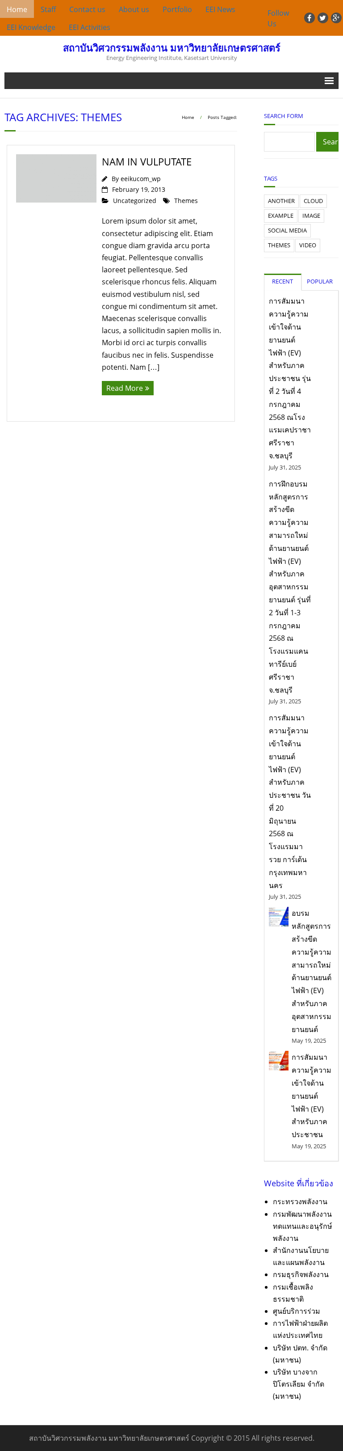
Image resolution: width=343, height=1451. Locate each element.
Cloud (313, 201)
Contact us (87, 9)
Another (281, 201)
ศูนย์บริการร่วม (296, 1311)
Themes (186, 200)
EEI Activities (89, 27)
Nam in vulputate (147, 161)
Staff (48, 9)
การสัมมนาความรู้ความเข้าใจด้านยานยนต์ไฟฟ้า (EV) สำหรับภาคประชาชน (311, 1095)
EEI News (220, 9)
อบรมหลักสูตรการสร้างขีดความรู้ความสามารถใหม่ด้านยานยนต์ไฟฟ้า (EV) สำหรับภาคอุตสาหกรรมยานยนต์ (311, 971)
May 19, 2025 (309, 1040)
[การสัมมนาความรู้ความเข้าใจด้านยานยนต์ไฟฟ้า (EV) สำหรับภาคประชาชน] (279, 1060)
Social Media (287, 230)
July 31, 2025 (285, 467)
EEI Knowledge (31, 27)
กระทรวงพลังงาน (300, 1201)
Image (311, 216)
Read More (124, 388)
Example (280, 216)
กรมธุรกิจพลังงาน (301, 1274)
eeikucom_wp (141, 178)
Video (307, 245)
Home (17, 9)
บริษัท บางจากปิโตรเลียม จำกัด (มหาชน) (298, 1384)
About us (134, 9)
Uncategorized (134, 200)
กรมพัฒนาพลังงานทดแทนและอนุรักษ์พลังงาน (302, 1226)
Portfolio (177, 9)
